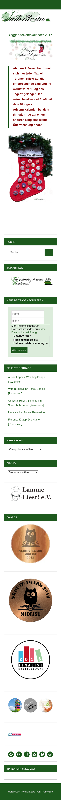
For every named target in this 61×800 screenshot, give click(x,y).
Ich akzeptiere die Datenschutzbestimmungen (31, 342)
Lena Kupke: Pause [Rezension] (26, 412)
